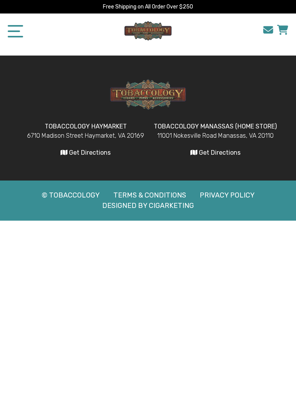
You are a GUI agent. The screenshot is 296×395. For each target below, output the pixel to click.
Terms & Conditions (149, 195)
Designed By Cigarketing (148, 205)
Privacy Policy (227, 195)
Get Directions (89, 152)
